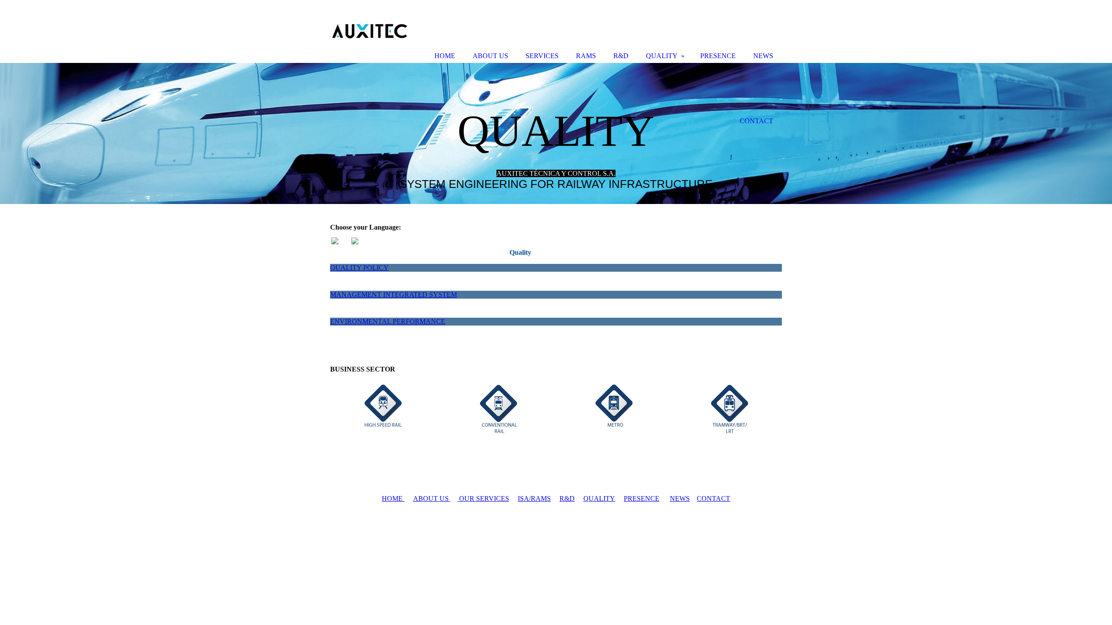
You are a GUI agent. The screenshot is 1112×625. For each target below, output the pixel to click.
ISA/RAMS (534, 498)
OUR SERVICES (483, 498)
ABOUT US (431, 498)
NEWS (680, 498)
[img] (556, 133)
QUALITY (599, 498)
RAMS (586, 55)
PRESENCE (641, 498)
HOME (393, 498)
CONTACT (713, 498)
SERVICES (542, 55)
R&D (567, 498)
